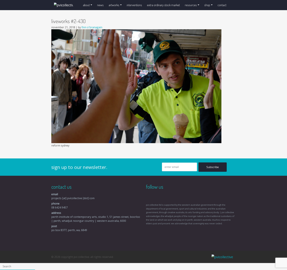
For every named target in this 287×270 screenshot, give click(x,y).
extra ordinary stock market (163, 5)
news (100, 5)
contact (222, 5)
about (86, 5)
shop (207, 5)
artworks (114, 5)
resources (191, 5)
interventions (134, 5)
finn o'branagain (92, 27)
